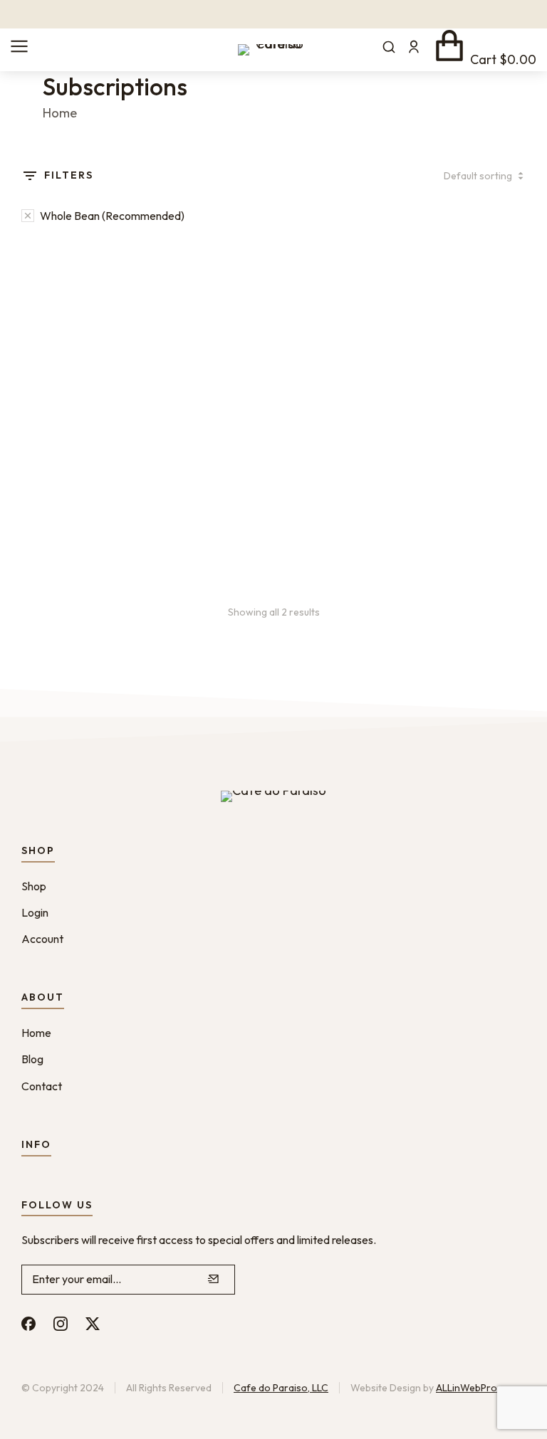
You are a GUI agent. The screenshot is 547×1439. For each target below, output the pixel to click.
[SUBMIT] (213, 1280)
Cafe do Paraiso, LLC (281, 1387)
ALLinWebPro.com (477, 1387)
